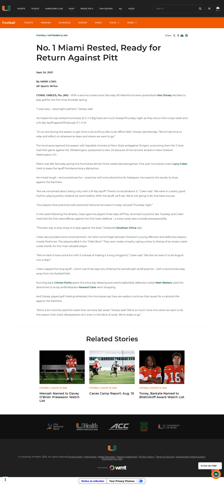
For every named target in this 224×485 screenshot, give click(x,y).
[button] (209, 8)
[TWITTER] (174, 35)
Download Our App (112, 459)
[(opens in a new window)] (55, 426)
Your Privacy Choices (122, 481)
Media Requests (107, 456)
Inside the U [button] (86, 8)
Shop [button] (71, 8)
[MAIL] (181, 36)
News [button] (98, 22)
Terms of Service (165, 456)
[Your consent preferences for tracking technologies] (5, 480)
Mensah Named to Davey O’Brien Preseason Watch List (59, 397)
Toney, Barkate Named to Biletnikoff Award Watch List (161, 395)
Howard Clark (87, 287)
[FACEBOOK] (177, 35)
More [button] (130, 22)
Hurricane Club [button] (54, 8)
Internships (90, 456)
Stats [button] (113, 22)
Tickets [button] (35, 8)
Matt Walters (164, 282)
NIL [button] (120, 8)
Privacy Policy (147, 456)
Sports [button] (21, 8)
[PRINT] (186, 35)
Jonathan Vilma (126, 227)
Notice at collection (92, 481)
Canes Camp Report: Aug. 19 (111, 393)
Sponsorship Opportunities (190, 456)
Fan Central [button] (106, 8)
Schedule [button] (65, 22)
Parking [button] (46, 22)
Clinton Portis (63, 282)
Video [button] (131, 8)
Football (8, 22)
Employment (75, 456)
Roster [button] (82, 22)
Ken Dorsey (164, 95)
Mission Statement (127, 456)
